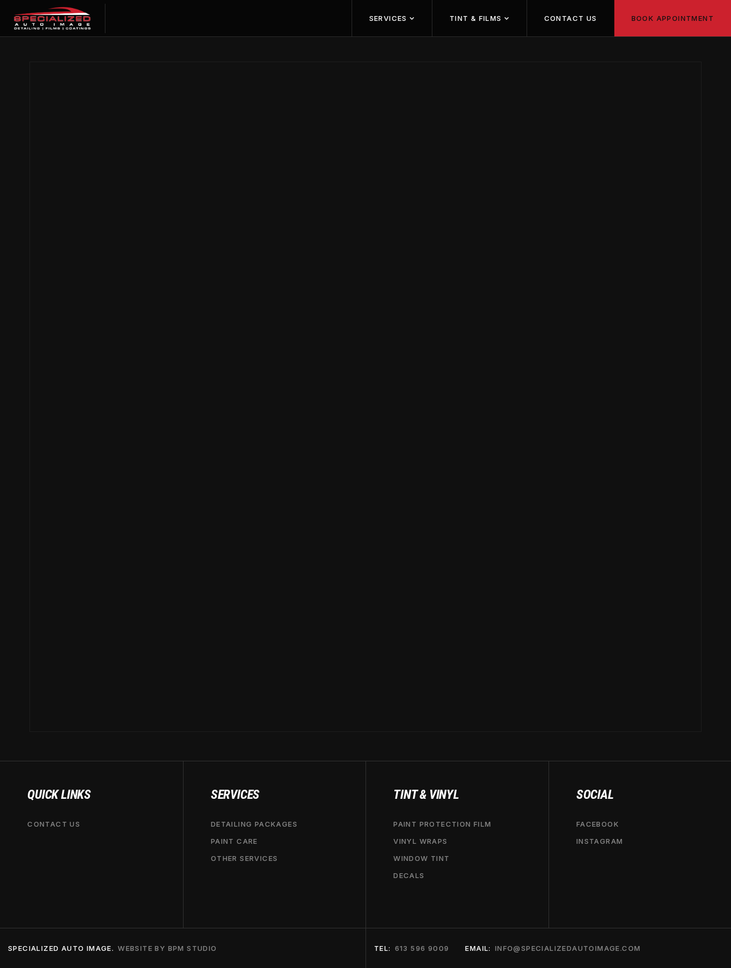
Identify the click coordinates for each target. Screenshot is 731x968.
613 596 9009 (422, 948)
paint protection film (442, 824)
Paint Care (234, 841)
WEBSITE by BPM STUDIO (167, 948)
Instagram (599, 841)
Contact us (570, 18)
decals (408, 876)
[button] (392, 18)
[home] (52, 18)
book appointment (672, 18)
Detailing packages (254, 824)
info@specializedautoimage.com (568, 948)
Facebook (597, 824)
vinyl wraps (420, 841)
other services (244, 858)
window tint (421, 858)
